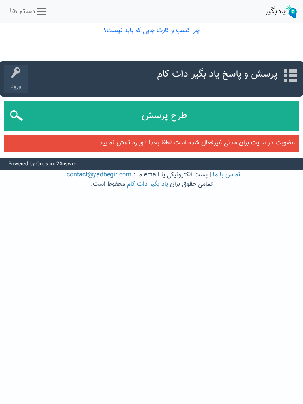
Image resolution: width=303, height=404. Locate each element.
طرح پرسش (164, 115)
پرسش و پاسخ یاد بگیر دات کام (217, 74)
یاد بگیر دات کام (147, 184)
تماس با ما (226, 175)
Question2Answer (56, 164)
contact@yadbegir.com (99, 175)
